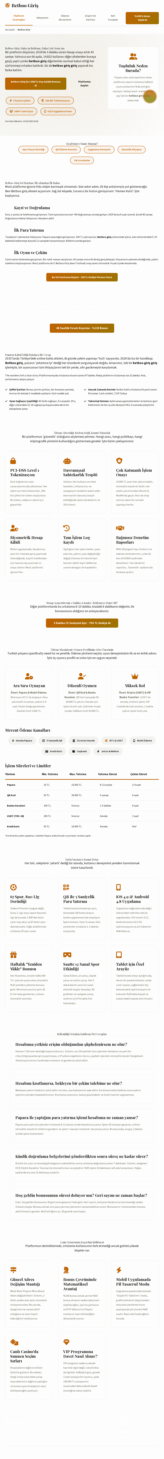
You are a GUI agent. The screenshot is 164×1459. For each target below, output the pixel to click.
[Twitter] (109, 1423)
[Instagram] (115, 1423)
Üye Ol (96, 1427)
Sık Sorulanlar (82, 160)
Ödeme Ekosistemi (65, 17)
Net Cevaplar (113, 17)
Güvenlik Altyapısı (132, 149)
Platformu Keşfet (84, 83)
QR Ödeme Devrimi (66, 149)
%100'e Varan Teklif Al (142, 18)
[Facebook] (122, 1423)
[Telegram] (128, 1423)
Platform (55, 1427)
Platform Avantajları (19, 17)
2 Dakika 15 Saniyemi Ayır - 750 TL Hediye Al (82, 623)
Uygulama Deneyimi (99, 149)
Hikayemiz (42, 18)
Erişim (79, 1427)
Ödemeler (68, 1427)
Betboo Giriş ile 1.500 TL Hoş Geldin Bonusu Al (36, 83)
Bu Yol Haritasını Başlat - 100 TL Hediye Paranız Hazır (82, 277)
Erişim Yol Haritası (90, 17)
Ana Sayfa (10, 29)
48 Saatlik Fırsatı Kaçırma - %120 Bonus (82, 328)
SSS (88, 1427)
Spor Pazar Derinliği (33, 149)
